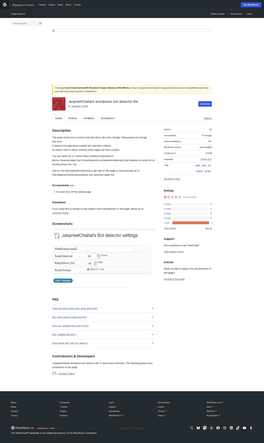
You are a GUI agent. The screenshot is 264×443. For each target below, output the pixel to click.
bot (209, 165)
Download (205, 104)
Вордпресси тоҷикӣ (46, 428)
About (13, 402)
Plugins (63, 411)
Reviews (72, 118)
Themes (63, 407)
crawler (199, 171)
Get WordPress (251, 5)
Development (107, 118)
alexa (198, 165)
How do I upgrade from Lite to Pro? (70, 326)
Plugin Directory (18, 14)
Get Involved (164, 402)
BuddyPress (213, 415)
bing (204, 165)
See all (208, 228)
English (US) (206, 159)
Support (208, 118)
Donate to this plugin (174, 279)
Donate (162, 411)
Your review (170, 228)
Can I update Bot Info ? (64, 334)
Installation (88, 118)
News (13, 407)
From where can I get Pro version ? (70, 343)
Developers (114, 411)
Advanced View (172, 179)
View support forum (174, 251)
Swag (161, 415)
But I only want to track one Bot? (69, 317)
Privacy (14, 415)
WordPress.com (215, 402)
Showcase (64, 402)
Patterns (64, 415)
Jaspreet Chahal (80, 106)
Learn (111, 402)
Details (58, 118)
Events (161, 407)
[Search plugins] (40, 23)
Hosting (14, 411)
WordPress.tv (116, 415)
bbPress (212, 411)
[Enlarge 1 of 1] (152, 232)
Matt (210, 407)
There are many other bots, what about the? (75, 308)
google (208, 171)
